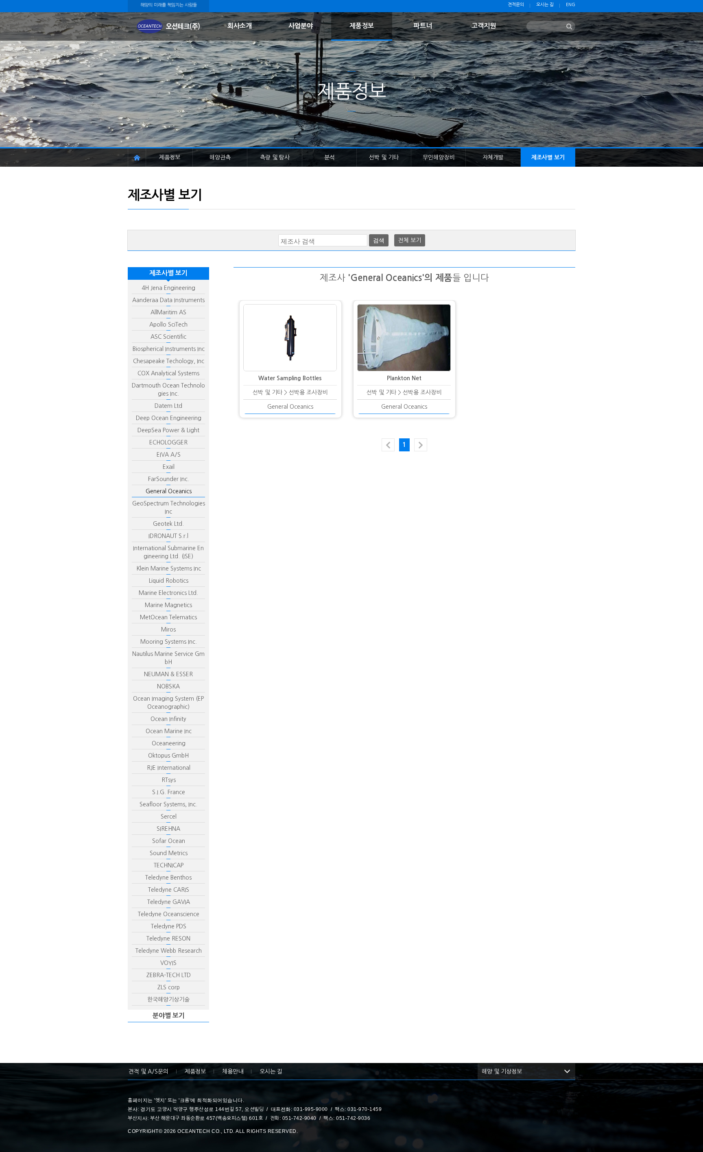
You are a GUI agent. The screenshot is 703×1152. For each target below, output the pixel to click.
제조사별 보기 (548, 157)
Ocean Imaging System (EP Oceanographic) (168, 703)
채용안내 (232, 1071)
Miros (168, 629)
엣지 (160, 1100)
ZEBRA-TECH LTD (168, 975)
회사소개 (239, 26)
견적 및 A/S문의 (148, 1071)
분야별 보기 (169, 1016)
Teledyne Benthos (168, 877)
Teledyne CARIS (168, 890)
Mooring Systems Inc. (168, 642)
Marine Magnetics (168, 605)
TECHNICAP (168, 865)
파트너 (423, 26)
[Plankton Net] (404, 337)
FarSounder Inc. (168, 479)
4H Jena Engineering (168, 288)
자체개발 (493, 157)
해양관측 (220, 157)
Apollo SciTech (168, 324)
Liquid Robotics (168, 581)
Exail (169, 467)
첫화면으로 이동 (168, 26)
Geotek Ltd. (168, 524)
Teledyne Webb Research (168, 951)
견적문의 (516, 4)
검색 (378, 240)
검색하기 (569, 27)
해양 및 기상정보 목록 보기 (567, 1071)
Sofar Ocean (168, 841)
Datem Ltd (168, 406)
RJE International (168, 768)
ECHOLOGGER (168, 442)
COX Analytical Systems (168, 373)
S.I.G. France (168, 792)
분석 (329, 157)
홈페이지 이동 (137, 157)
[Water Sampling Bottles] (290, 337)
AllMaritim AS (168, 312)
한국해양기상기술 (168, 999)
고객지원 (484, 26)
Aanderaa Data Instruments (168, 300)
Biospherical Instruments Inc (169, 349)
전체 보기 (409, 240)
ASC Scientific (168, 337)
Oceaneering (169, 743)
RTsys (169, 780)
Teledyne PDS (168, 926)
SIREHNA (168, 829)
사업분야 (300, 26)
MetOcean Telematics (168, 617)
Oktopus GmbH (168, 755)
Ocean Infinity (168, 719)
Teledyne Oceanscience (168, 914)
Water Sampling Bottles (290, 378)
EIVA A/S (169, 454)
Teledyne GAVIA (168, 902)
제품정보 (361, 26)
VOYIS (168, 963)
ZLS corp (168, 987)
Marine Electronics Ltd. (168, 593)
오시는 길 (545, 4)
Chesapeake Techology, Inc (168, 361)
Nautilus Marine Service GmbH (168, 658)
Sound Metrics (169, 853)
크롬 (185, 1100)
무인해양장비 (438, 157)
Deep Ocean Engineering (168, 418)
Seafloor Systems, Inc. (168, 804)
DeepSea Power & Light (168, 430)
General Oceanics (169, 491)
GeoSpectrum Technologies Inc (168, 507)
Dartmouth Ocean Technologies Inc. (168, 389)
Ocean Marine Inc (169, 731)
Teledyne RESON (168, 938)
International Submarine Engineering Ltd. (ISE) (168, 552)
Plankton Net (404, 378)
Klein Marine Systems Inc (168, 568)
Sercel (169, 816)
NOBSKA (168, 686)
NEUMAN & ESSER (168, 674)
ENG (570, 4)
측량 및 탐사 (275, 157)
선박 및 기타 (384, 157)
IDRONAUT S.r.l (168, 536)
